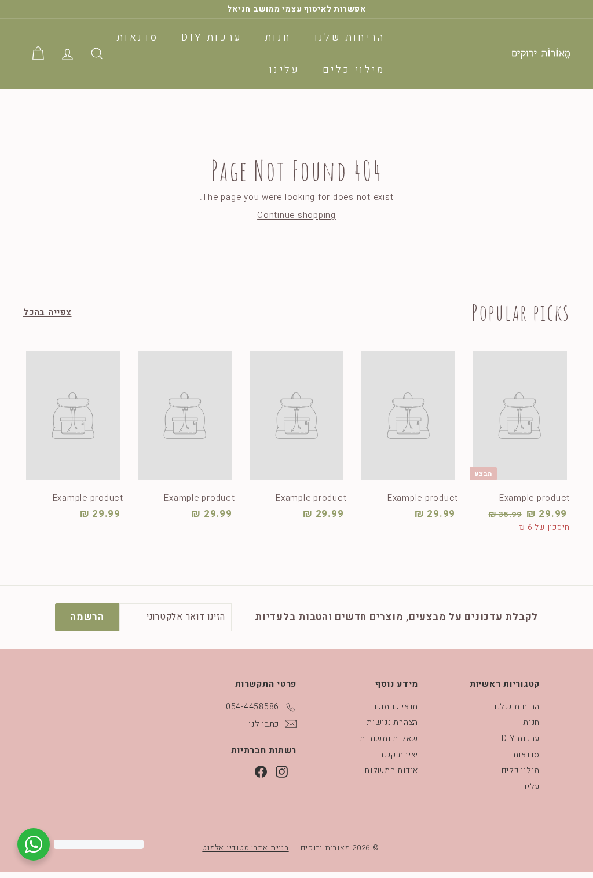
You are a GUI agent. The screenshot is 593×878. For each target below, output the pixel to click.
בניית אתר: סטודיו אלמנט (245, 847)
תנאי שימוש (397, 707)
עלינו (284, 70)
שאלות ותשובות (389, 739)
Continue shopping (296, 215)
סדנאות (137, 37)
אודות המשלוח (391, 770)
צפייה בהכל (47, 313)
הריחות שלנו (349, 37)
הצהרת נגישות (392, 722)
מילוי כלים (354, 70)
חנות (278, 37)
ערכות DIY (211, 37)
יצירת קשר (398, 755)
